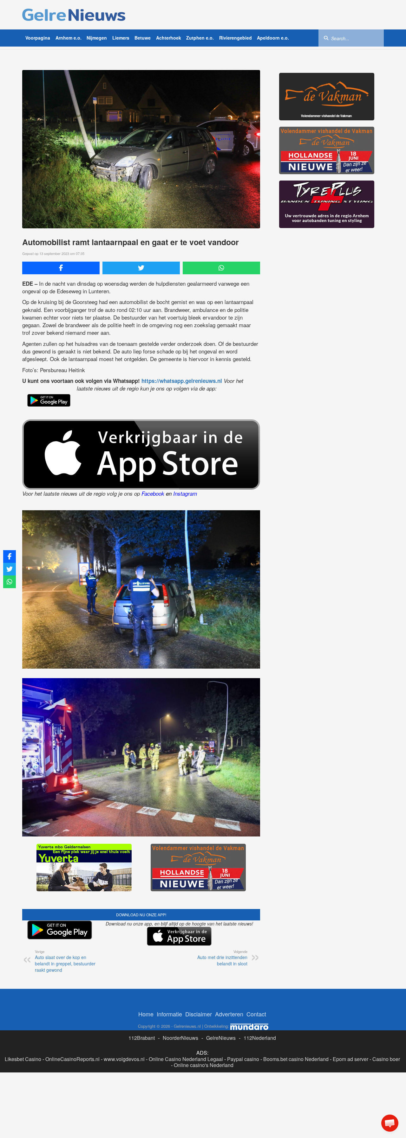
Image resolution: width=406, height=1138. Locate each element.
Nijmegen (97, 38)
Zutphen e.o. (200, 38)
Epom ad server (350, 1059)
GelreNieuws (221, 1037)
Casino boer (386, 1059)
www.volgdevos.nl (124, 1059)
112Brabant (141, 1037)
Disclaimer (198, 1014)
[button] (389, 1123)
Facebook (152, 493)
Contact (256, 1014)
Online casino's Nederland (203, 1065)
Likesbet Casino (23, 1059)
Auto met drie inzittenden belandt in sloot (222, 958)
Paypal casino (243, 1059)
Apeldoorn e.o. (273, 38)
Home (146, 1014)
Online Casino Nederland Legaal (186, 1059)
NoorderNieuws (180, 1037)
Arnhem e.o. (69, 38)
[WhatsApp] (221, 268)
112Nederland (260, 1037)
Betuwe (142, 38)
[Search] (326, 38)
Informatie (169, 1014)
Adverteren (229, 1014)
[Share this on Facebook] (61, 268)
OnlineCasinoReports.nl (72, 1059)
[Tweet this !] (141, 268)
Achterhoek (168, 38)
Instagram (185, 493)
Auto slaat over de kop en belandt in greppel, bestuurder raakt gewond (65, 961)
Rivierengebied (235, 38)
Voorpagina (37, 38)
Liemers (120, 38)
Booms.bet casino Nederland (296, 1059)
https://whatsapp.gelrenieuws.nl (181, 381)
